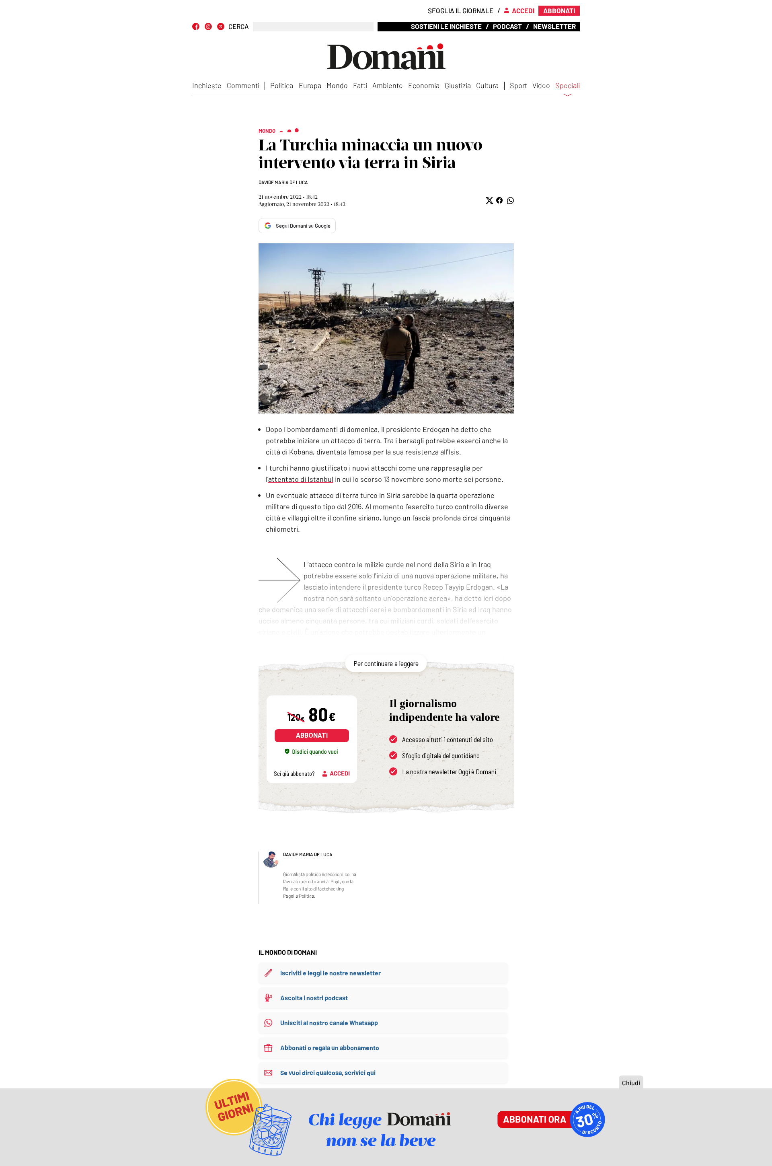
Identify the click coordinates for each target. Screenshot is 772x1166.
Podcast (507, 26)
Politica (281, 85)
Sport (518, 85)
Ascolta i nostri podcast (314, 997)
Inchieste (207, 85)
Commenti (243, 85)
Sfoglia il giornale (460, 10)
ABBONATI (312, 735)
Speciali (567, 86)
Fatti (360, 85)
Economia (423, 85)
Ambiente (387, 85)
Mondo (337, 85)
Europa (310, 85)
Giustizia (458, 85)
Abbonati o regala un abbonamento (329, 1047)
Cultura (487, 85)
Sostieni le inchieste (446, 26)
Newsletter (554, 26)
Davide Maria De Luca (283, 182)
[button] (488, 200)
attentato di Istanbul (300, 479)
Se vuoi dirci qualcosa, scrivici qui (328, 1072)
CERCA (238, 26)
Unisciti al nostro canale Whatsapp (329, 1022)
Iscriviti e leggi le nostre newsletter (330, 973)
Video (541, 85)
